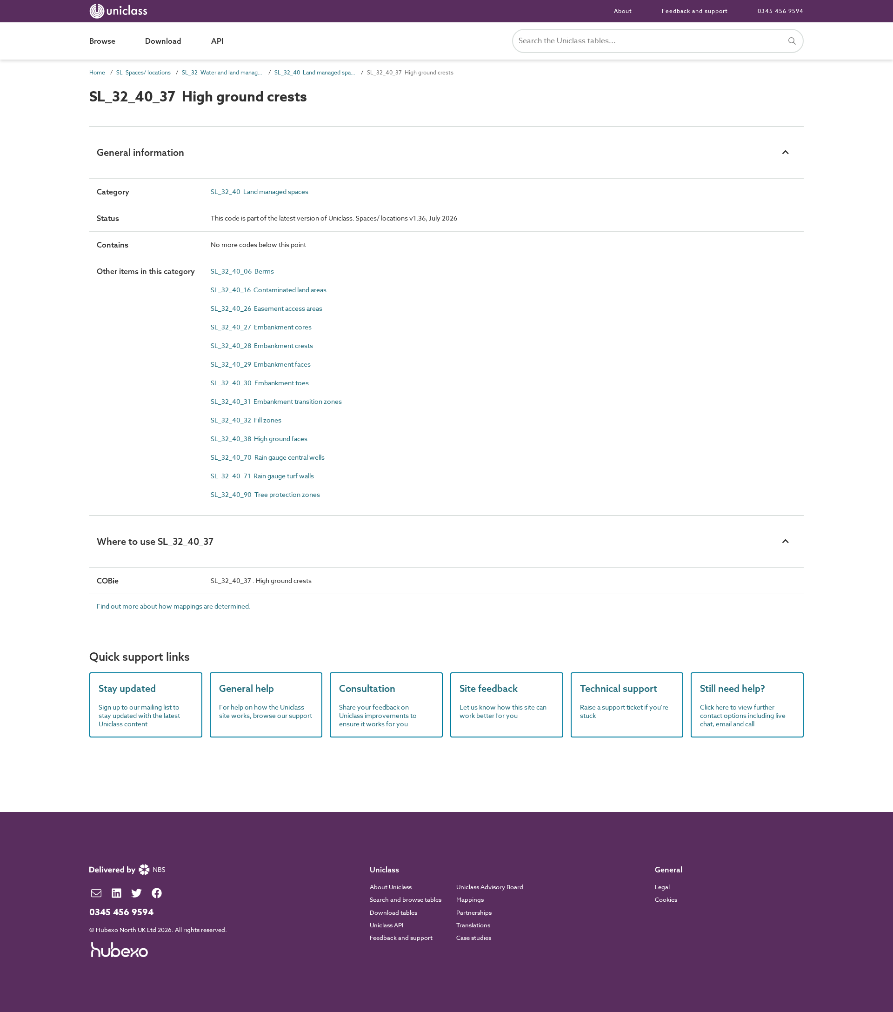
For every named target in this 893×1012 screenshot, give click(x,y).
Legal (662, 887)
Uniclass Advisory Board (489, 887)
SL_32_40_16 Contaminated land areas (269, 289)
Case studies (473, 937)
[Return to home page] (120, 11)
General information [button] (140, 152)
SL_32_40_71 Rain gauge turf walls (262, 475)
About (623, 11)
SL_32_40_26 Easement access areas (266, 308)
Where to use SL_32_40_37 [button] (155, 541)
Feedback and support (695, 11)
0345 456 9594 (781, 11)
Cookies (666, 899)
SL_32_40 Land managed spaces (315, 72)
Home (97, 72)
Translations (473, 925)
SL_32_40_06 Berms (242, 271)
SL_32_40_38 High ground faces (259, 438)
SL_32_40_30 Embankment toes (260, 382)
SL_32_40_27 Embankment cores (261, 326)
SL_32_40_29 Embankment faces (261, 364)
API (217, 41)
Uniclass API (386, 925)
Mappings (470, 899)
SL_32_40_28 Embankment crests (262, 345)
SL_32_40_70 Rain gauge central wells (268, 457)
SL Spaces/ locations (143, 72)
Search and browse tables (405, 899)
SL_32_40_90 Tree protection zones (265, 494)
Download (163, 41)
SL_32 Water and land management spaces (222, 72)
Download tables (393, 912)
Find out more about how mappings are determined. (174, 606)
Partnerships (474, 912)
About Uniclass (391, 887)
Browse (102, 41)
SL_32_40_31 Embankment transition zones (276, 401)
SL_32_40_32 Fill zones (246, 420)
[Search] (792, 41)
